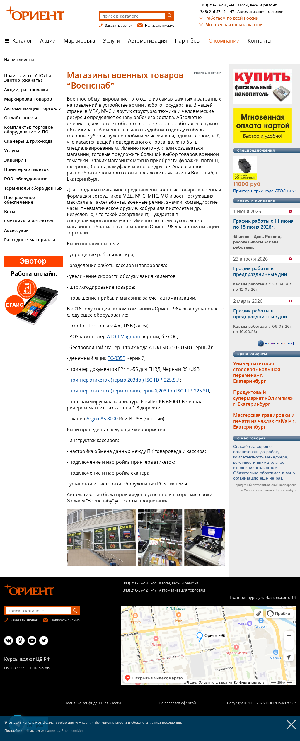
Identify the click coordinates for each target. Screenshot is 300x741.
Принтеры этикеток (26, 169)
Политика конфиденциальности (92, 703)
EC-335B (116, 358)
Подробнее (13, 731)
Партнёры (188, 40)
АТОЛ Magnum (123, 336)
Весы (9, 211)
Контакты (260, 40)
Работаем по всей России (231, 18)
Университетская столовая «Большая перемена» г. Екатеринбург (256, 372)
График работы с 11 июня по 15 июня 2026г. (263, 224)
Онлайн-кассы (20, 117)
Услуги (111, 40)
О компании (224, 40)
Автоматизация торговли (33, 108)
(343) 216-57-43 (213, 5)
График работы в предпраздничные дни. (260, 271)
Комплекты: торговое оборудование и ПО (28, 130)
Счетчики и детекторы (30, 221)
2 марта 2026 (247, 301)
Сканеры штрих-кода (28, 141)
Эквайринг (16, 160)
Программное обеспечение (19, 200)
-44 (231, 5)
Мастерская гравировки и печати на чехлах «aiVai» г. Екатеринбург (264, 421)
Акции (48, 40)
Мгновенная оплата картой (233, 24)
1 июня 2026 (247, 211)
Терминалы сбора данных (33, 188)
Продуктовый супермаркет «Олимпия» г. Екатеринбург (263, 398)
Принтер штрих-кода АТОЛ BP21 (264, 190)
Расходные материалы (29, 239)
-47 (231, 11)
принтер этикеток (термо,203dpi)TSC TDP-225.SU (124, 380)
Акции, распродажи (26, 89)
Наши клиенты (19, 59)
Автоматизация (147, 40)
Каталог (22, 40)
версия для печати (207, 72)
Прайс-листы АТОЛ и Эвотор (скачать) (27, 78)
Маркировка (79, 40)
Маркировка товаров (28, 99)
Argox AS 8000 (102, 418)
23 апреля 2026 (250, 259)
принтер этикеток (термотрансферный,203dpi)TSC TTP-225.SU (139, 391)
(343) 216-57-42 (213, 11)
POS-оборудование (25, 178)
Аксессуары (17, 230)
